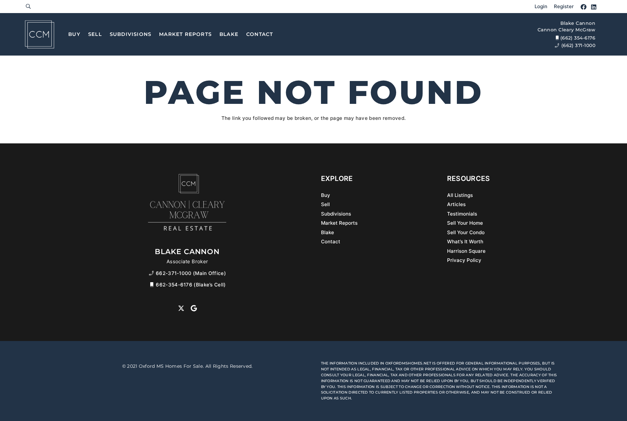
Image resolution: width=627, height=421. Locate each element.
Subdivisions (336, 214)
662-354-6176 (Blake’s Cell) (191, 285)
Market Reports (339, 223)
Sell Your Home (465, 223)
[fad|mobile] (152, 284)
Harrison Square (466, 251)
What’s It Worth (465, 241)
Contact (330, 241)
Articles (456, 204)
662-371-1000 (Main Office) (191, 273)
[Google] (194, 308)
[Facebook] (584, 7)
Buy (325, 195)
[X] (181, 308)
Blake (327, 232)
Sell (325, 204)
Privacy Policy (464, 260)
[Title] (39, 34)
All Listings (460, 195)
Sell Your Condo (466, 232)
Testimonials (462, 214)
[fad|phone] (152, 273)
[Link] (28, 6)
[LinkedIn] (593, 7)
